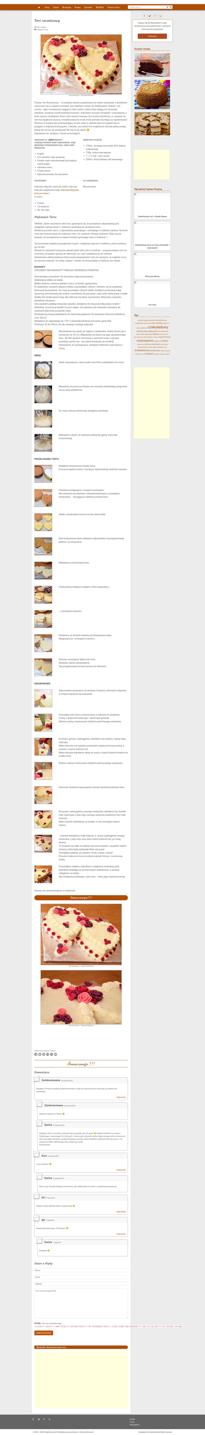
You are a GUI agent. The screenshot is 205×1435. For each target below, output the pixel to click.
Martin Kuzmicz (166, 1432)
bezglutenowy (139, 323)
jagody (150, 334)
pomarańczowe (142, 347)
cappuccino (166, 323)
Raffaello (155, 347)
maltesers (149, 337)
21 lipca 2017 (50, 1198)
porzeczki (149, 347)
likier (141, 337)
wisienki (167, 354)
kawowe (156, 334)
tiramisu (137, 354)
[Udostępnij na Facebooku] (35, 1054)
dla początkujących (151, 331)
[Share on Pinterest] (43, 1054)
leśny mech (137, 337)
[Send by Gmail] (47, 1054)
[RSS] (160, 16)
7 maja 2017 (50, 1220)
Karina (48, 1124)
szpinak (168, 350)
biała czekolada (157, 323)
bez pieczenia (159, 320)
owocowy (156, 344)
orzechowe (140, 344)
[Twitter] (149, 16)
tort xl (142, 354)
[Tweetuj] (39, 1054)
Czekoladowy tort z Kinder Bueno (152, 216)
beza (165, 320)
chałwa (138, 328)
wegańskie (162, 354)
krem (161, 334)
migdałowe (157, 341)
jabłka (146, 334)
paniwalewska (164, 344)
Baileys (145, 320)
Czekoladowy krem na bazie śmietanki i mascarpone (152, 246)
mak (144, 337)
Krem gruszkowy (152, 276)
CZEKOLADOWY (158, 327)
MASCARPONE (145, 340)
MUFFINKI (164, 341)
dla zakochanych (163, 331)
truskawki (149, 354)
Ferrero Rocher (140, 334)
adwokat (140, 320)
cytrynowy (144, 328)
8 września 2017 (53, 1156)
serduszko (160, 347)
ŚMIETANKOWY (142, 350)
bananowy (151, 320)
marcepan (155, 337)
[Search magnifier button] (170, 7)
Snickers (163, 351)
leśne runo (165, 334)
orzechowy (147, 344)
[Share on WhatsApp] (51, 1054)
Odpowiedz (121, 1097)
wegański (156, 354)
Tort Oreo (152, 305)
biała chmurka (147, 323)
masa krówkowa (164, 337)
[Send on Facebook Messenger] (55, 1054)
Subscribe (152, 36)
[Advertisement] (81, 1380)
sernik (165, 347)
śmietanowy (155, 350)
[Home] (39, 6)
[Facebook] (144, 16)
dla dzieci (140, 331)
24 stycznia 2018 (66, 1080)
